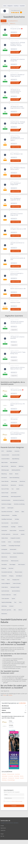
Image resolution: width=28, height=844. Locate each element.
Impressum (3, 830)
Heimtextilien (16, 776)
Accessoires (10, 776)
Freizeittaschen (11, 778)
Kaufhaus (16, 5)
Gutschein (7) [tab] (5, 23)
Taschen (21, 776)
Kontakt (2, 825)
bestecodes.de (5, 821)
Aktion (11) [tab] (12, 23)
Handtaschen (4, 778)
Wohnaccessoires (10, 774)
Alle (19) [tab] (3, 21)
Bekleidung (4, 780)
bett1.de (2, 836)
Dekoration (4, 774)
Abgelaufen (14, 329)
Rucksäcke (17, 778)
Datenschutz (3, 828)
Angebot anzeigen (16, 147)
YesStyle (10, 695)
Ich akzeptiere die (13, 801)
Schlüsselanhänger (11, 780)
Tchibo (4, 695)
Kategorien (10, 5)
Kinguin (2, 833)
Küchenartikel (4, 776)
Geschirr (22, 778)
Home (4, 5)
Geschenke (17, 774)
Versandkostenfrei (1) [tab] (13, 21)
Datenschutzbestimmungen (17, 801)
